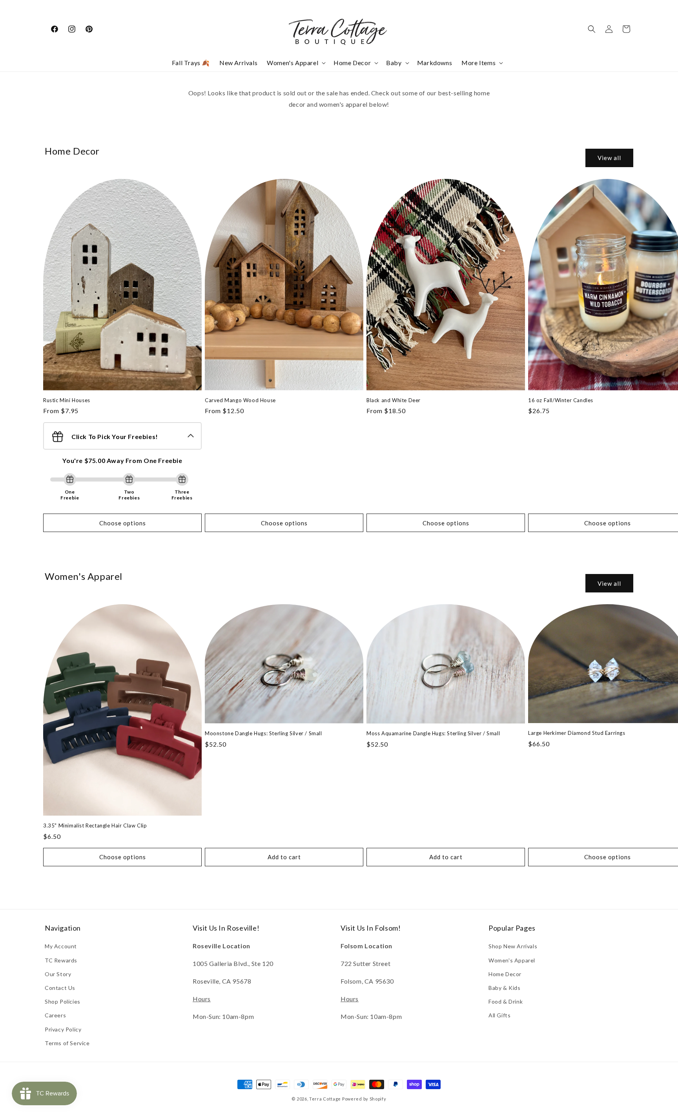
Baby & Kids (504, 987)
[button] (295, 63)
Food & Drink (505, 1001)
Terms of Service (67, 1043)
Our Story (58, 974)
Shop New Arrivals (512, 946)
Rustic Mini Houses (66, 400)
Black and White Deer (393, 400)
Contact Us (60, 987)
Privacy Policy (63, 1029)
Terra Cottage (325, 1098)
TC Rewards (61, 960)
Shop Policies (62, 1001)
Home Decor (504, 974)
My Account (61, 946)
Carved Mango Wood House (240, 400)
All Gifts (499, 1015)
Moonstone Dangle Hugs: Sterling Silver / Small (263, 733)
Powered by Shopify (364, 1098)
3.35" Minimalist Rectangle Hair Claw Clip (95, 825)
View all (609, 157)
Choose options (122, 523)
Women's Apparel (511, 960)
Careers (55, 1015)
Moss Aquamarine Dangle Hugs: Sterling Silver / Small (433, 733)
